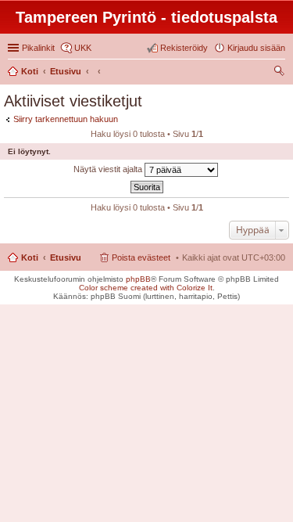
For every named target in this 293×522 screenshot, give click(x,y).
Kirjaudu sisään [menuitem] (256, 47)
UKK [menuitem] (82, 47)
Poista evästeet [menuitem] (141, 257)
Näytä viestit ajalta (109, 169)
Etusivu (65, 257)
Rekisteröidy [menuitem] (184, 47)
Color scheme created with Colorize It (146, 287)
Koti (29, 257)
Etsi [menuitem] (281, 73)
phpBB (138, 279)
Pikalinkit (38, 47)
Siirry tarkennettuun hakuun (65, 119)
